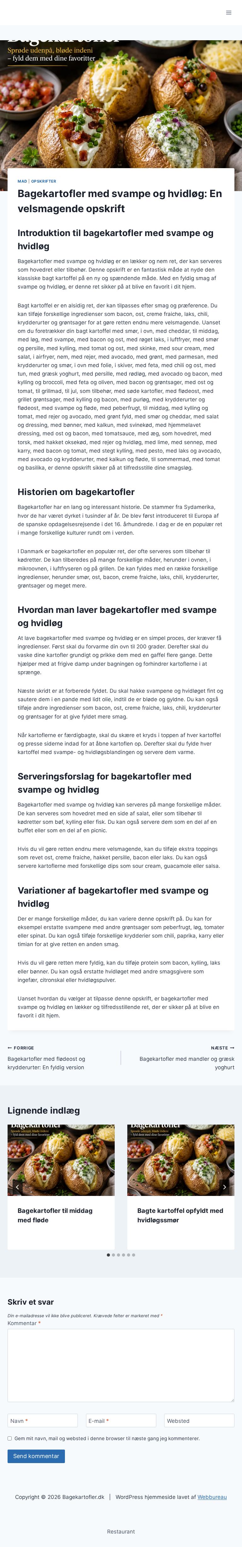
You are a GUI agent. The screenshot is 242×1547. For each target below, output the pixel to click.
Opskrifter (43, 181)
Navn (19, 1421)
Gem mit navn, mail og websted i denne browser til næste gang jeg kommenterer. (107, 1438)
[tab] (108, 1255)
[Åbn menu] (228, 12)
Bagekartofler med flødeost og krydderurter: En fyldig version (46, 1058)
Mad (22, 181)
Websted (178, 1421)
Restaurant (121, 1531)
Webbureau (212, 1497)
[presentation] (61, 1160)
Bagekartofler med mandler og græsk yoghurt (187, 1058)
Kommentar (24, 1323)
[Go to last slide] (18, 1187)
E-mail (99, 1421)
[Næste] (224, 1187)
